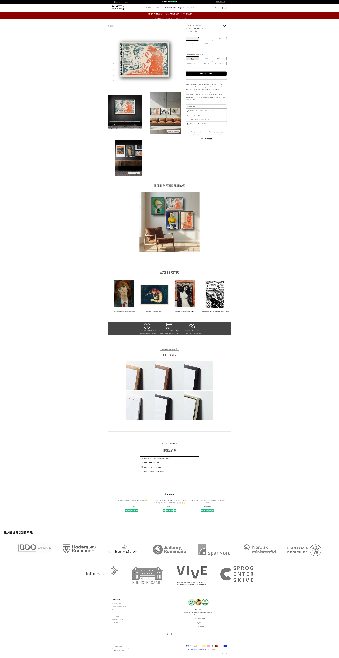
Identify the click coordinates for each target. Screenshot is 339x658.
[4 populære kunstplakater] (169, 222)
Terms (114, 613)
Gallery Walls (170, 8)
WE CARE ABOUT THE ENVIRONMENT (201, 111)
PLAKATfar (214, 653)
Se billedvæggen (173, 131)
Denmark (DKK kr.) (119, 650)
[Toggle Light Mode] (112, 26)
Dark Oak (220, 58)
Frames (158, 8)
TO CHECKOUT (220, 2)
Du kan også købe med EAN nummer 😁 (200, 649)
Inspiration (191, 8)
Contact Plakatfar (117, 619)
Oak (206, 58)
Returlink (115, 622)
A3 (220, 39)
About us (115, 610)
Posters (148, 8)
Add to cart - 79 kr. (206, 73)
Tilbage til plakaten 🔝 (169, 349)
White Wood (206, 63)
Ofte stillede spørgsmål (119, 607)
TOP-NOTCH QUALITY (196, 115)
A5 (192, 39)
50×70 (192, 43)
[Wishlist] (220, 7)
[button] (118, 2)
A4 (206, 39)
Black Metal (220, 63)
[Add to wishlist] (225, 25)
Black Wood (192, 63)
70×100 (206, 43)
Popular (181, 8)
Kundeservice (116, 603)
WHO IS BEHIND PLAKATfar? (198, 124)
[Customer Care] (223, 8)
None (192, 58)
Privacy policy (116, 616)
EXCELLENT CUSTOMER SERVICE (199, 119)
